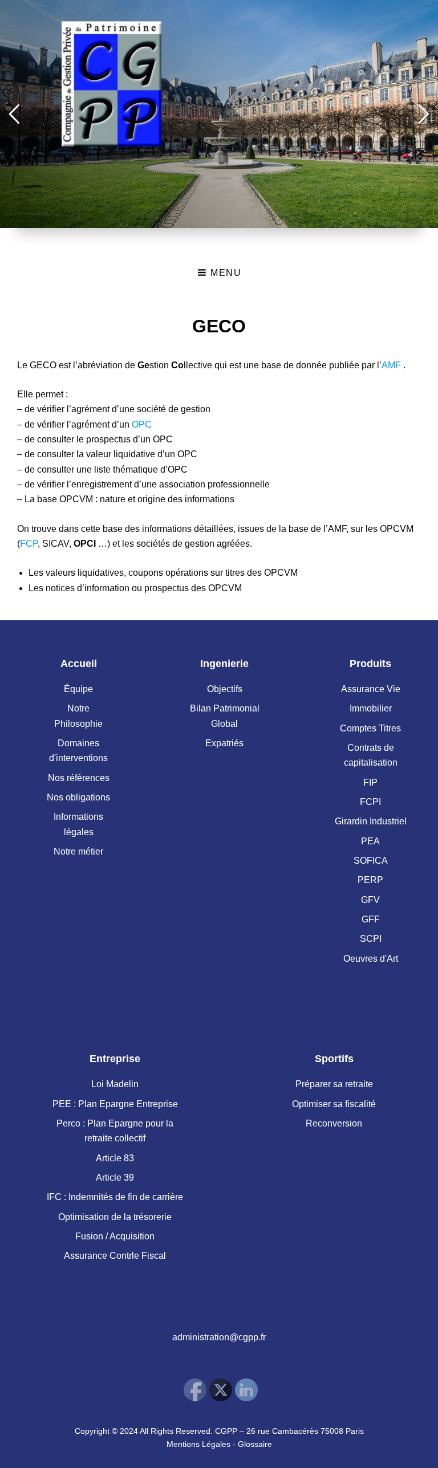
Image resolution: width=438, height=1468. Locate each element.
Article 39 (115, 1177)
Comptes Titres (370, 728)
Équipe (78, 689)
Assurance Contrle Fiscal (115, 1255)
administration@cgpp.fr (219, 1337)
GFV (370, 900)
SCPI (371, 939)
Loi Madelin (115, 1084)
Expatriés (224, 743)
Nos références (79, 778)
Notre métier (78, 851)
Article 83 (115, 1158)
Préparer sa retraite (334, 1084)
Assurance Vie (370, 689)
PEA (370, 841)
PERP (370, 880)
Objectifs (224, 689)
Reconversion (334, 1123)
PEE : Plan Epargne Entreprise (115, 1104)
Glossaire (255, 1444)
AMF (391, 365)
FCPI (370, 802)
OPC (142, 424)
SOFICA (371, 860)
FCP (29, 543)
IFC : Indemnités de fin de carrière (115, 1197)
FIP (370, 782)
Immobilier (371, 708)
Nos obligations (78, 797)
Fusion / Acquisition (115, 1236)
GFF (371, 919)
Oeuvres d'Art (370, 958)
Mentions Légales (198, 1444)
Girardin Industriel (371, 821)
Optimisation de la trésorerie (115, 1217)
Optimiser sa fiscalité (334, 1104)
